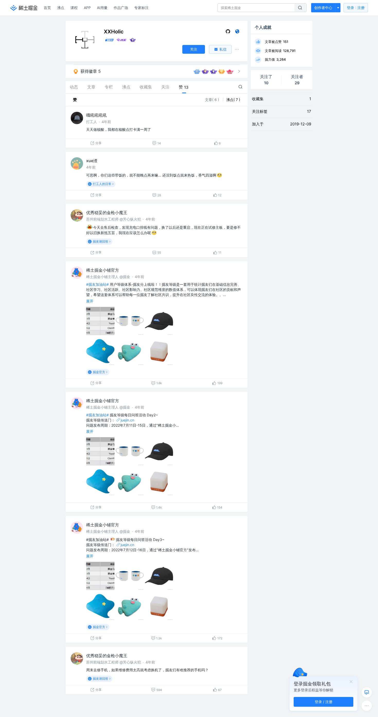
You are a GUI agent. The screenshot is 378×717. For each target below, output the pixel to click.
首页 (47, 7)
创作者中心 (323, 7)
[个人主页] (237, 32)
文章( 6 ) (212, 99)
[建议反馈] (367, 692)
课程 (74, 7)
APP (87, 7)
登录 (356, 7)
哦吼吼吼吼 (96, 115)
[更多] (367, 706)
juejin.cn (127, 420)
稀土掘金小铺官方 (102, 270)
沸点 (60, 7)
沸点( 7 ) (233, 99)
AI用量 (102, 7)
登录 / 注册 (323, 702)
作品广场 (121, 7)
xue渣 (91, 160)
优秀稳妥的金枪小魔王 (106, 212)
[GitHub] (228, 32)
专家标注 (141, 7)
